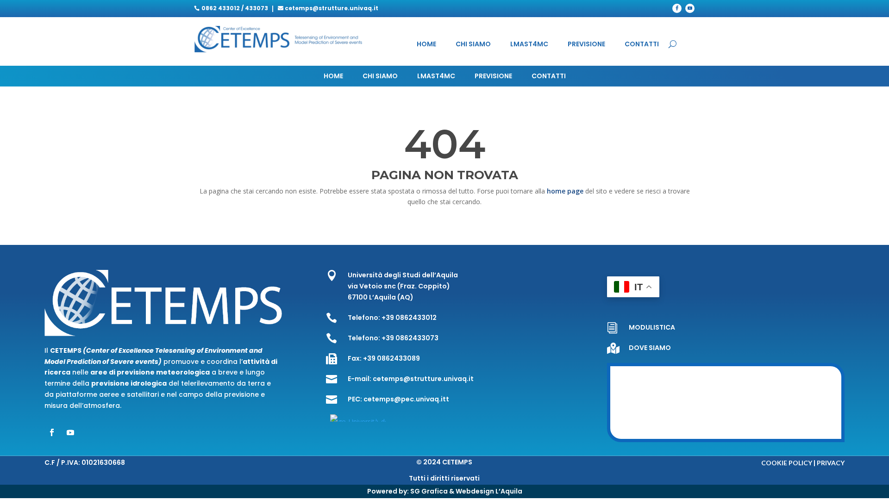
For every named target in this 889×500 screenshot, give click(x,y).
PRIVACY (831, 463)
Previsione (586, 45)
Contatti (642, 45)
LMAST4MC (529, 45)
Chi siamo (473, 45)
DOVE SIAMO (650, 347)
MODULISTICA (652, 327)
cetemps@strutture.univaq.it (331, 8)
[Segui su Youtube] (690, 8)
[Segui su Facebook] (677, 8)
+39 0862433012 (409, 317)
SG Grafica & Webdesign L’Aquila (466, 491)
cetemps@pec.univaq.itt (406, 399)
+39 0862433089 (391, 358)
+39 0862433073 (410, 338)
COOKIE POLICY (786, 463)
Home (426, 45)
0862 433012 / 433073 (234, 8)
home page (566, 191)
